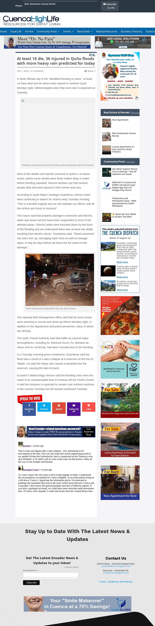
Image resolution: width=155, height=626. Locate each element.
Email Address (30, 570)
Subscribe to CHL (111, 6)
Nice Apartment (120, 119)
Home (3, 31)
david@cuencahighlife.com (116, 572)
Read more (122, 262)
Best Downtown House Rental (40, 3)
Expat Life (15, 31)
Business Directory (131, 31)
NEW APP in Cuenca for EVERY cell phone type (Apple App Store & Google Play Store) (124, 186)
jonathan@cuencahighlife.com (116, 566)
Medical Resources (106, 31)
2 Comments (37, 71)
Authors (150, 31)
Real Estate (83, 31)
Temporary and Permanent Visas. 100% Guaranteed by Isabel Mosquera (124, 202)
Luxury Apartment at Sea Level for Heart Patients (123, 149)
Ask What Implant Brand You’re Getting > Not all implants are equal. (124, 171)
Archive (29, 31)
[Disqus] (56, 478)
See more (135, 112)
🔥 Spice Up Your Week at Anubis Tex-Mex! (124, 215)
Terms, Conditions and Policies (116, 581)
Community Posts (47, 31)
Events (67, 31)
